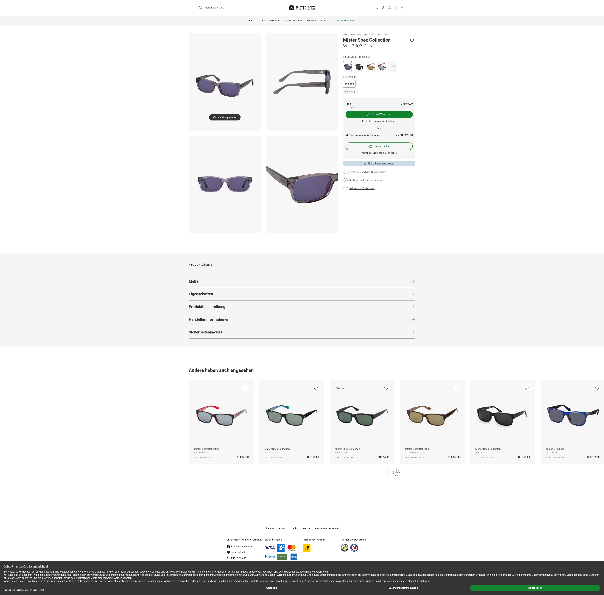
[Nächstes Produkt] (396, 472)
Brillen (252, 20)
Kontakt (283, 528)
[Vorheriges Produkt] (388, 472)
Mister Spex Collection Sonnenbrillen (372, 34)
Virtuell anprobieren (227, 117)
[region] (302, 425)
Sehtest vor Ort (346, 20)
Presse (306, 528)
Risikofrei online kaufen (381, 163)
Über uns (269, 528)
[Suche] (377, 7)
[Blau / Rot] (381, 66)
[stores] (383, 8)
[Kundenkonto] (389, 8)
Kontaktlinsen (293, 20)
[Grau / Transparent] (347, 66)
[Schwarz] (358, 66)
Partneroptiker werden (327, 528)
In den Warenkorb (381, 114)
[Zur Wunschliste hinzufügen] (412, 40)
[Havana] (370, 66)
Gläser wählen (382, 146)
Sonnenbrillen (270, 20)
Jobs (295, 528)
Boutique (326, 20)
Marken (311, 20)
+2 (393, 67)
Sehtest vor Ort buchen (362, 188)
